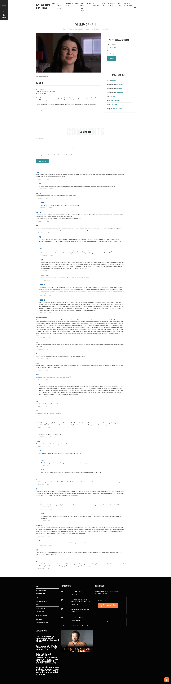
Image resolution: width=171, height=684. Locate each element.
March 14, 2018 (40, 179)
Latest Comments (96, 4)
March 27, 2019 (43, 207)
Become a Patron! (103, 622)
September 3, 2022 (46, 475)
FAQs (76, 3)
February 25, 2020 (41, 337)
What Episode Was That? (82, 6)
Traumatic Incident (95, 29)
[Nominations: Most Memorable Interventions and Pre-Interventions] (65, 602)
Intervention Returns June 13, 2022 (80, 609)
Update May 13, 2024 (76, 591)
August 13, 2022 (46, 465)
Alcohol (69, 29)
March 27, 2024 (43, 545)
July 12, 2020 (40, 406)
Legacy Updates (46, 671)
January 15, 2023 (46, 270)
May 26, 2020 (40, 379)
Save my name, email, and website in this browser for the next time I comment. (58, 155)
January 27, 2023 (43, 509)
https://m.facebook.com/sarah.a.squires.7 (47, 403)
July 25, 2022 (42, 456)
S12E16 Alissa (119, 84)
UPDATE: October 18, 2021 (77, 617)
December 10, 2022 (43, 255)
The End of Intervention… (128, 4)
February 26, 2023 (46, 280)
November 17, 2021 (41, 446)
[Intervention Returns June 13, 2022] (65, 610)
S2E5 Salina (114, 80)
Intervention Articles (111, 4)
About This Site (103, 5)
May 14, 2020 (42, 244)
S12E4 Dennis (119, 92)
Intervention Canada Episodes (78, 29)
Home (53, 3)
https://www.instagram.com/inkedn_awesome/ (48, 413)
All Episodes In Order (59, 5)
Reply (48, 179)
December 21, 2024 (46, 520)
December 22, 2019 (41, 232)
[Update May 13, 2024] (65, 593)
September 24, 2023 (41, 557)
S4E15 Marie (119, 88)
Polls (89, 3)
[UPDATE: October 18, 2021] (65, 619)
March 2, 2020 (40, 349)
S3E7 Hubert (114, 104)
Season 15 (88, 29)
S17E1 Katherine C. (117, 100)
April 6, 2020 (40, 358)
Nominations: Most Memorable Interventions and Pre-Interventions (80, 601)
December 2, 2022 (41, 484)
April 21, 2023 (43, 295)
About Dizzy (120, 4)
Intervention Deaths (69, 4)
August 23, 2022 (43, 436)
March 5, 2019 (40, 198)
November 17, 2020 (41, 427)
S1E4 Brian (112, 96)
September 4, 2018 (43, 188)
